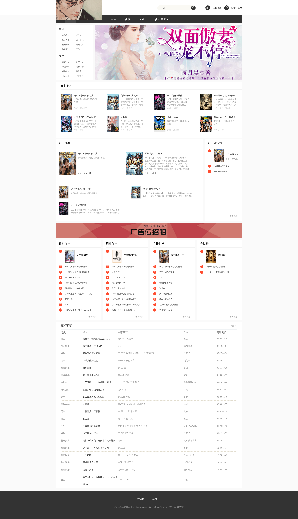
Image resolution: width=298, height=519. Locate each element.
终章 (120, 440)
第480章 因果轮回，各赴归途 (132, 404)
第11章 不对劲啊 (126, 339)
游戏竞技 (66, 49)
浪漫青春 (66, 67)
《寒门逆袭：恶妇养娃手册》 (77, 283)
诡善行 (124, 117)
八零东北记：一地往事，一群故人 (79, 294)
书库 (113, 19)
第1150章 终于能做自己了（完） (133, 426)
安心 (186, 375)
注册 (240, 8)
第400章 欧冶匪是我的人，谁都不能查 (136, 353)
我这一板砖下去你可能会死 (123, 310)
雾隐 (186, 368)
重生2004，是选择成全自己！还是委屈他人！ (224, 117)
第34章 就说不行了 (127, 470)
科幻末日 (66, 44)
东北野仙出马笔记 (72, 277)
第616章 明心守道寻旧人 (129, 382)
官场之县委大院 (165, 283)
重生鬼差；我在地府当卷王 (76, 267)
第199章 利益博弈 (126, 360)
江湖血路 (69, 299)
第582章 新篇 (124, 397)
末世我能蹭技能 (174, 95)
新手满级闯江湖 (83, 255)
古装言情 (66, 62)
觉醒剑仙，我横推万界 (74, 288)
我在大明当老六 (118, 283)
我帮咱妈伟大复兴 (129, 95)
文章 (142, 19)
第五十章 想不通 (126, 462)
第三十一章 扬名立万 (128, 455)
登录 (233, 8)
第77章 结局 (123, 375)
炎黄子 (129, 108)
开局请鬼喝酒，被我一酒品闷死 (78, 310)
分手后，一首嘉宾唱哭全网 (217, 272)
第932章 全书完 (125, 419)
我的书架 (216, 8)
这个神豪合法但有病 (84, 95)
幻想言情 (80, 67)
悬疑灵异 (80, 44)
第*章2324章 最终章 (127, 411)
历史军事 (66, 40)
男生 (63, 339)
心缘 (186, 404)
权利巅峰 (222, 255)
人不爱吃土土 (190, 440)
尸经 (67, 305)
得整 (222, 130)
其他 (78, 49)
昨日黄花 (188, 462)
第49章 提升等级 (126, 433)
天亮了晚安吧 (190, 426)
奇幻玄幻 (66, 35)
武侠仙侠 (80, 35)
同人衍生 (66, 76)
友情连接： (141, 499)
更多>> (234, 325)
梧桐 (186, 390)
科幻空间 (66, 71)
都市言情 (80, 62)
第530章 (121, 448)
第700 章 (122, 368)
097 (119, 346)
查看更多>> (234, 216)
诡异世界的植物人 (119, 288)
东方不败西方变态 (166, 272)
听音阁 (154, 499)
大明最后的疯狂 (130, 255)
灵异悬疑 (80, 71)
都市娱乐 (80, 40)
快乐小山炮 (189, 455)
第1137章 (122, 390)
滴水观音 (84, 108)
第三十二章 (123, 480)
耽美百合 (80, 76)
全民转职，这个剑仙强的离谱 (224, 95)
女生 (63, 426)
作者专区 (163, 19)
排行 (127, 19)
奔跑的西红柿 (225, 108)
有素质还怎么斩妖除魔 (85, 117)
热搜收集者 (172, 117)
